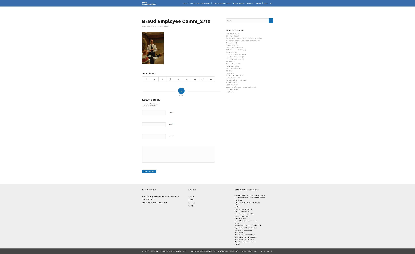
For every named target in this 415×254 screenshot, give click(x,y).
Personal (229, 73)
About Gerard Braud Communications (247, 202)
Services (237, 244)
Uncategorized (231, 89)
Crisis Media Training (241, 216)
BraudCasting (230, 45)
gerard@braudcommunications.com (154, 202)
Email (171, 124)
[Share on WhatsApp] (163, 79)
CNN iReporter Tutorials (234, 50)
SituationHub (230, 82)
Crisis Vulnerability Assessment (245, 221)
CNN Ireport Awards (233, 47)
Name (171, 112)
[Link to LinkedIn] (268, 251)
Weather (229, 92)
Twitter (190, 200)
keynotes (229, 61)
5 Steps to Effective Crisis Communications (250, 195)
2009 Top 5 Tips (231, 33)
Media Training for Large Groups (245, 237)
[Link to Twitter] (264, 251)
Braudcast (229, 43)
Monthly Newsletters (233, 68)
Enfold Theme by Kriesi (178, 251)
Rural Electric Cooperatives (235, 80)
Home (237, 223)
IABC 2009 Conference (234, 57)
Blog (236, 204)
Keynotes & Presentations (243, 230)
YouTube (191, 206)
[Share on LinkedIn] (179, 79)
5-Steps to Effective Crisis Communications (241, 40)
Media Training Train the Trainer (245, 242)
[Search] (271, 3)
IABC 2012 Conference (233, 59)
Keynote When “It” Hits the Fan (245, 228)
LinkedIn (191, 196)
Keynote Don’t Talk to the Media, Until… (248, 225)
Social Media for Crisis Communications (239, 87)
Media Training (231, 66)
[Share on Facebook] (146, 79)
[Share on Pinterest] (171, 79)
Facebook (191, 203)
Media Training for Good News (245, 235)
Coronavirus (230, 52)
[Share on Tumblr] (187, 79)
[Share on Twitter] (154, 79)
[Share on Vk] (195, 79)
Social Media (230, 85)
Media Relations (231, 64)
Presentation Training (233, 75)
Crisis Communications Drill (244, 214)
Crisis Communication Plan (244, 209)
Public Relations (231, 78)
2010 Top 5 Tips (231, 36)
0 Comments (157, 26)
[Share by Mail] (211, 79)
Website (171, 136)
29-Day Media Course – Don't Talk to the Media (242, 38)
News (228, 71)
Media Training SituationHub (244, 239)
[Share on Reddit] (203, 79)
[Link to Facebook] (261, 251)
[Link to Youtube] (271, 251)
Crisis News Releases (242, 218)
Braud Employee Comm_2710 (176, 21)
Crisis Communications (234, 54)
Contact (237, 207)
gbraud (166, 26)
